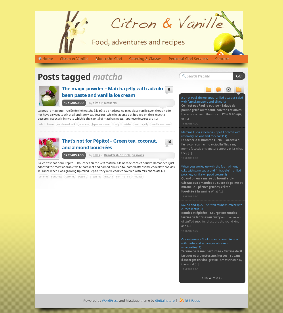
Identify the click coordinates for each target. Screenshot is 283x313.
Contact (222, 58)
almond (43, 176)
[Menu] (208, 90)
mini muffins (123, 176)
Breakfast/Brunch (117, 155)
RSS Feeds (192, 300)
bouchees (56, 176)
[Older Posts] (239, 90)
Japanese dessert (101, 124)
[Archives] (228, 90)
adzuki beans (46, 124)
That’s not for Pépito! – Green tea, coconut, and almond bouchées (109, 144)
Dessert (82, 176)
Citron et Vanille (74, 58)
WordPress (110, 300)
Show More (212, 277)
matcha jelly (141, 124)
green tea (95, 176)
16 (169, 141)
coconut (70, 176)
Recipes (138, 176)
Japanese (84, 124)
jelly (117, 124)
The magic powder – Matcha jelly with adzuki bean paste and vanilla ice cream (112, 91)
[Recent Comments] (218, 90)
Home (47, 58)
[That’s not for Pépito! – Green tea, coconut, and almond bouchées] (49, 148)
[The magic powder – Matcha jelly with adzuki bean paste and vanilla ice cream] (49, 96)
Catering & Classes (145, 58)
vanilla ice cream (160, 124)
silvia (96, 103)
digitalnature (165, 300)
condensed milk (66, 124)
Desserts (110, 103)
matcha (127, 124)
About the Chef (109, 58)
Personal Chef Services (188, 58)
